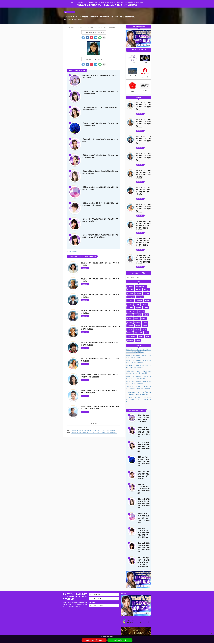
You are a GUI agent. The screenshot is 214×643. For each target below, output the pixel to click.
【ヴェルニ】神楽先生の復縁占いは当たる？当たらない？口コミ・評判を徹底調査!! (144, 547)
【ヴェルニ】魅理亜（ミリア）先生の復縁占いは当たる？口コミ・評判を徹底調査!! (144, 446)
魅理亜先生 (130, 340)
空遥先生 (129, 329)
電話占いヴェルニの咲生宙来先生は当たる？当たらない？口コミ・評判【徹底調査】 (138, 377)
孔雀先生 (141, 311)
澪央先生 (129, 322)
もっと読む (94, 423)
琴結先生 (145, 322)
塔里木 (135, 311)
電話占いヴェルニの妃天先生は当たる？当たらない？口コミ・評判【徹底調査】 (94, 431)
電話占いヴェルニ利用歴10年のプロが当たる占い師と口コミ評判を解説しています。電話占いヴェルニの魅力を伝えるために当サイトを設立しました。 (75, 604)
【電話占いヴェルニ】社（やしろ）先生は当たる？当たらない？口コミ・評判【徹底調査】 (138, 393)
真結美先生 (130, 326)
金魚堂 (146, 333)
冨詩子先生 (138, 308)
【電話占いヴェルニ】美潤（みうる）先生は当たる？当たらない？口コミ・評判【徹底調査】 (138, 388)
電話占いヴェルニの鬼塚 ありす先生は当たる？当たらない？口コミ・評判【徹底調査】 (138, 372)
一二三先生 (144, 304)
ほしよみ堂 (146, 293)
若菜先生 (136, 329)
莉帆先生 (143, 329)
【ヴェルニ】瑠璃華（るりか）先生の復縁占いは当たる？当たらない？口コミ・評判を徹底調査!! (144, 562)
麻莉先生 (138, 340)
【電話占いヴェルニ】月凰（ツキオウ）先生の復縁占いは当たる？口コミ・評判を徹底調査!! (144, 532)
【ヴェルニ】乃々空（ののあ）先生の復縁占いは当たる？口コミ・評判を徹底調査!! (144, 503)
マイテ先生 (147, 300)
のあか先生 (138, 293)
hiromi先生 (130, 290)
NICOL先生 (138, 290)
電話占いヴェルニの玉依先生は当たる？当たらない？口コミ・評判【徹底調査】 (138, 351)
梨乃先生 (129, 318)
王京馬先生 (137, 322)
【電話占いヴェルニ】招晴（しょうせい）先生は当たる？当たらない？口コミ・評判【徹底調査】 (138, 399)
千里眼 (129, 311)
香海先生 (148, 336)
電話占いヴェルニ (72, 251)
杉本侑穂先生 (137, 315)
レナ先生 (129, 304)
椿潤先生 (136, 318)
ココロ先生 (130, 300)
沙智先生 (143, 318)
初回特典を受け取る (119, 640)
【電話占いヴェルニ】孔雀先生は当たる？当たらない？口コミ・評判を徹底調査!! (144, 461)
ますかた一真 (130, 297)
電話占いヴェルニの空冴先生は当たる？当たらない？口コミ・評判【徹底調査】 (138, 361)
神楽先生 (138, 326)
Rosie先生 (130, 293)
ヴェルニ (136, 304)
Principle (146, 290)
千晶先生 (146, 308)
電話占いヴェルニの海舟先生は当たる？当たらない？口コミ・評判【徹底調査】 (138, 356)
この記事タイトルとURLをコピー (94, 32)
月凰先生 (129, 315)
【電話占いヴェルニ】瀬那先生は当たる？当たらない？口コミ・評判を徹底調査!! (144, 488)
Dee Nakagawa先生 (141, 286)
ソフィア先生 (139, 300)
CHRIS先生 (130, 286)
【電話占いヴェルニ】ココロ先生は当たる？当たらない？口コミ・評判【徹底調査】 (144, 518)
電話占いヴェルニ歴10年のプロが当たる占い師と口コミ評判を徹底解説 (107, 4)
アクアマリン (140, 297)
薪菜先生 (129, 333)
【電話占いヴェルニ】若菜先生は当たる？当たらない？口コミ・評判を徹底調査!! (144, 432)
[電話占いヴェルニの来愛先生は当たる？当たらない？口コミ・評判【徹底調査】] (95, 37)
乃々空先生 (130, 308)
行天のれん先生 (138, 333)
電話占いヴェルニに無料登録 (93, 640)
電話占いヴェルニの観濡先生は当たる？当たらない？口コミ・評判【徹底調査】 (94, 433)
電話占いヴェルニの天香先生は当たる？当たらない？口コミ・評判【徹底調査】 (138, 382)
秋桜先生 (145, 326)
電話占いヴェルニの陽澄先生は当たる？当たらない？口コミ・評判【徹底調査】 (138, 367)
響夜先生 (141, 336)
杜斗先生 (146, 315)
